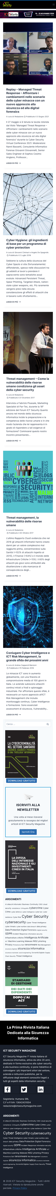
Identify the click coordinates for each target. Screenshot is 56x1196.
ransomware (31, 944)
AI (6, 904)
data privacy (41, 926)
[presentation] (28, 53)
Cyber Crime (40, 1125)
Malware (28, 941)
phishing (42, 941)
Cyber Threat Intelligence (36, 923)
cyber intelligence (28, 912)
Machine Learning (16, 941)
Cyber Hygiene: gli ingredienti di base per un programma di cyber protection (27, 243)
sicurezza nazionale (11, 953)
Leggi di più (13, 163)
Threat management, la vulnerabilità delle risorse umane (24, 521)
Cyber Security (35, 916)
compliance (16, 908)
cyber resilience (36, 1128)
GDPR (8, 933)
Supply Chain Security (37, 1164)
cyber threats (10, 926)
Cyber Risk (17, 917)
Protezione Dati (18, 945)
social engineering (25, 953)
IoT (6, 941)
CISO (40, 904)
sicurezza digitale (11, 949)
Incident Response (20, 934)
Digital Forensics (28, 930)
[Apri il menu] (53, 5)
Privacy (9, 944)
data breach (31, 926)
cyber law (38, 912)
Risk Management (44, 945)
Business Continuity (30, 904)
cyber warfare (21, 926)
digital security (42, 930)
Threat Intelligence (24, 956)
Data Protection (12, 930)
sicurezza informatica (31, 948)
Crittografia (24, 908)
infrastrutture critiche (14, 938)
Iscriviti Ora (28, 832)
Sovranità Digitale (38, 953)
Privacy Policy (20, 1188)
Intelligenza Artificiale (36, 937)
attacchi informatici (14, 904)
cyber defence (16, 912)
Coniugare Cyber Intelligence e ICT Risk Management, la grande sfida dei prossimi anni (28, 656)
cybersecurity (15, 922)
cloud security (46, 1121)
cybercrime (35, 907)
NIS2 (35, 941)
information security (35, 934)
